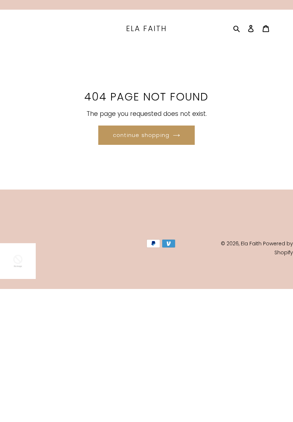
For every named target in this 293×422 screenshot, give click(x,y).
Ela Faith (146, 28)
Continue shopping (141, 135)
